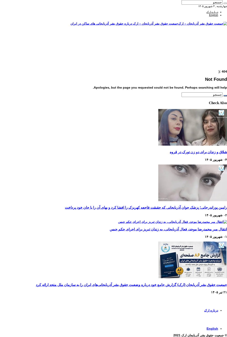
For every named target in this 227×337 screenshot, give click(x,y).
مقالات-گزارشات (208, 40)
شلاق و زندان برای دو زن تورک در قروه (198, 152)
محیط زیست (211, 56)
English (213, 15)
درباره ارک (212, 12)
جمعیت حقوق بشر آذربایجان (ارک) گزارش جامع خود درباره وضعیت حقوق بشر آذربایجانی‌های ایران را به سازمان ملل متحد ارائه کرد (131, 285)
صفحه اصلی (211, 37)
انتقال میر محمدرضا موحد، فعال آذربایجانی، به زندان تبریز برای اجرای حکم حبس (168, 229)
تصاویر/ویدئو (211, 50)
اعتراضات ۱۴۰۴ (209, 65)
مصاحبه (214, 59)
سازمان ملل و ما (209, 53)
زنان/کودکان (211, 43)
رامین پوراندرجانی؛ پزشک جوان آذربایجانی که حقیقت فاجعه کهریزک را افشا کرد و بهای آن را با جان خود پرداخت (146, 207)
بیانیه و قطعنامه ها (208, 62)
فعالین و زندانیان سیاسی (204, 46)
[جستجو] (225, 3)
